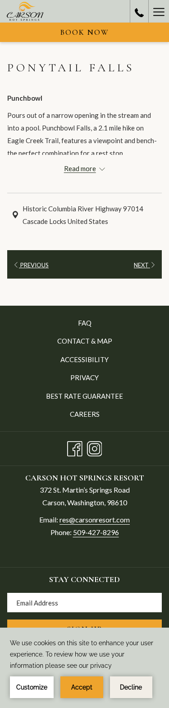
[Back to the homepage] (25, 11)
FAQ (84, 323)
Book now (84, 32)
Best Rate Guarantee (84, 396)
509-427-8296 (96, 532)
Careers (85, 414)
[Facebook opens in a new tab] (74, 447)
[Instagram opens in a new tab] (94, 447)
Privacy (84, 377)
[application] (84, 668)
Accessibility (84, 359)
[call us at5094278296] (139, 11)
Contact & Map (84, 341)
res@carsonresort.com (94, 519)
